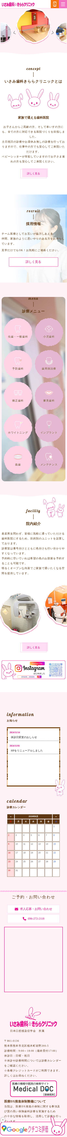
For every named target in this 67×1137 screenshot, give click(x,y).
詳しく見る (33, 173)
